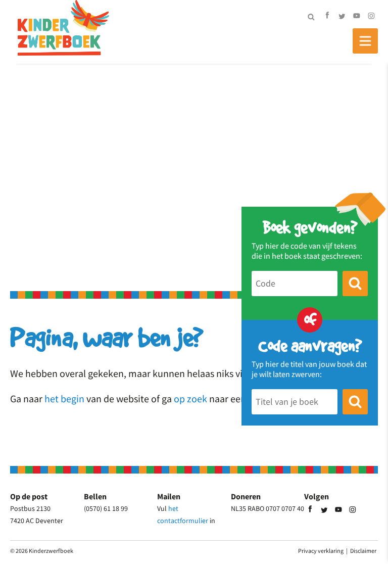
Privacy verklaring (321, 550)
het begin (64, 398)
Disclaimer (363, 550)
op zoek (190, 398)
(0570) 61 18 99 (106, 508)
